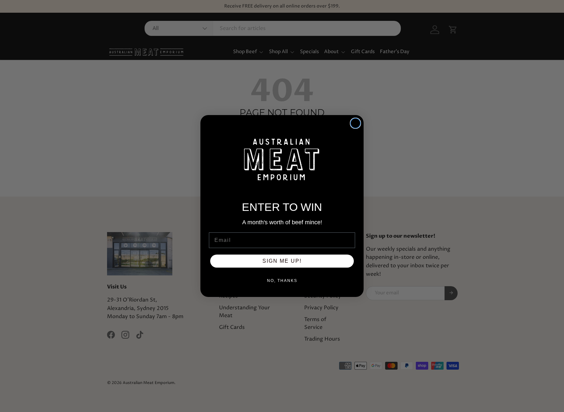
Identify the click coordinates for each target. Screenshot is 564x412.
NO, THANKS (282, 280)
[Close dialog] (355, 123)
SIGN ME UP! (282, 261)
